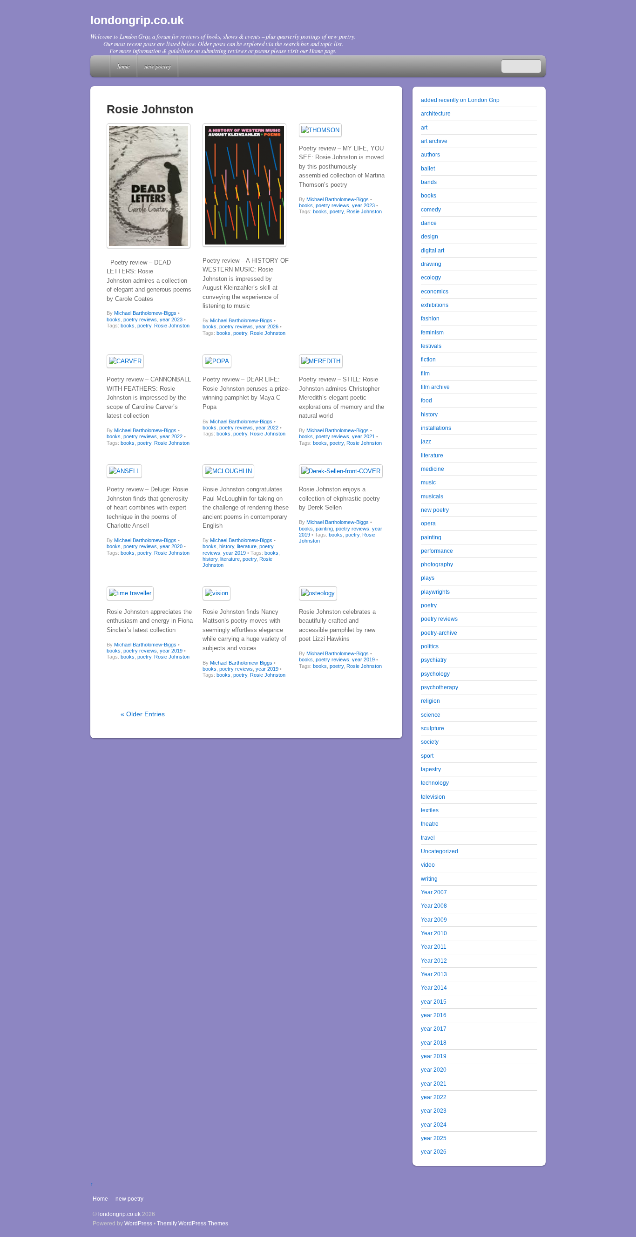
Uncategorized (439, 851)
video (428, 865)
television (433, 797)
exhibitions (434, 305)
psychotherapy (439, 687)
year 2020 (171, 546)
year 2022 (171, 436)
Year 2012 (434, 961)
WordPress (138, 1223)
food (426, 400)
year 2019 (234, 553)
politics (430, 646)
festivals (431, 346)
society (430, 742)
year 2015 (434, 1002)
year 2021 (363, 436)
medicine (432, 469)
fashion (430, 318)
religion (430, 701)
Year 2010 (434, 933)
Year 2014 (434, 988)
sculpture (432, 728)
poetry (144, 325)
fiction (428, 359)
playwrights (435, 592)
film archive (435, 387)
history (226, 546)
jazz (426, 441)
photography (437, 564)
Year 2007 (434, 892)
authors (430, 154)
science (430, 715)
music (428, 482)
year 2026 (267, 326)
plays (427, 578)
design (429, 236)
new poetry (157, 66)
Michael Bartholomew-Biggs (145, 313)
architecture (436, 113)
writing (429, 879)
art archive (434, 141)
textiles (430, 810)
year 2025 (434, 1138)
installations (436, 428)
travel (428, 838)
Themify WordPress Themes (192, 1223)
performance (437, 551)
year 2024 (434, 1124)
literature (247, 546)
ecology (431, 277)
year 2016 (434, 1015)
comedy (431, 209)
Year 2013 (434, 974)
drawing (431, 264)
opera (428, 523)
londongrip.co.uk (119, 1214)
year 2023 (171, 319)
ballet (428, 168)
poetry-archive (439, 633)
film (425, 373)
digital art (432, 250)
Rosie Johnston (171, 325)
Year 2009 (434, 920)
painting (324, 528)
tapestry (431, 769)
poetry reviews (140, 319)
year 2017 (434, 1029)
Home (101, 66)
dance (429, 223)
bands (429, 182)
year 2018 (434, 1043)
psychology (435, 674)
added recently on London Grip (460, 100)
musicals (432, 496)
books (114, 319)
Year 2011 (434, 947)
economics (434, 291)
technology (435, 783)
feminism (432, 332)
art (424, 127)
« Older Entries (143, 714)
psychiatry (434, 660)
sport (427, 756)
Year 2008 (434, 906)
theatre (430, 824)
